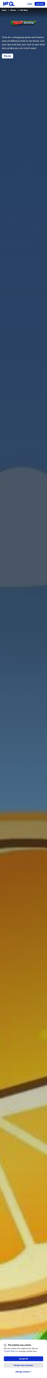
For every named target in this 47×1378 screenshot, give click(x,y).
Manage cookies (22, 1372)
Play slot (7, 56)
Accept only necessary (23, 1365)
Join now (39, 4)
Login (30, 4)
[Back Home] (9, 4)
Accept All (23, 1359)
